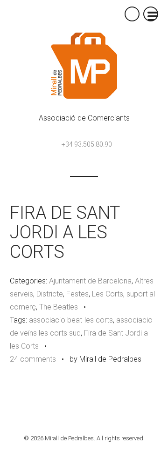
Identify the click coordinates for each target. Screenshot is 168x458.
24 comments (33, 359)
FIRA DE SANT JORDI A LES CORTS (64, 232)
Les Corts (107, 294)
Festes (77, 294)
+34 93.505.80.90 (87, 144)
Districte (49, 294)
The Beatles (58, 307)
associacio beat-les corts (71, 320)
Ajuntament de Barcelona (90, 280)
